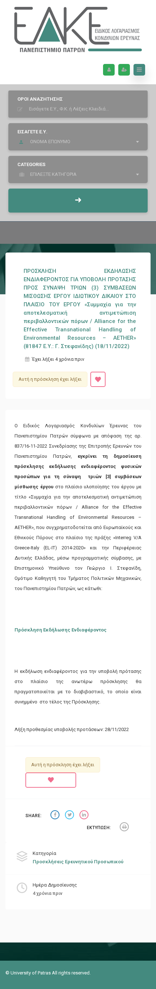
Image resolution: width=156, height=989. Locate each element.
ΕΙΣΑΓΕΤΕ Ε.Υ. (32, 131)
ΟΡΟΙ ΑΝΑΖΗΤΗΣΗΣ (40, 99)
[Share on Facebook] (55, 816)
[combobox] (80, 141)
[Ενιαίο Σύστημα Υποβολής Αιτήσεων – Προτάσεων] (78, 27)
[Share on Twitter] (70, 816)
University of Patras (31, 973)
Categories (31, 164)
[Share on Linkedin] (84, 816)
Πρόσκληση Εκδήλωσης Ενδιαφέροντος (61, 630)
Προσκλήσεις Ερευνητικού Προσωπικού (78, 861)
